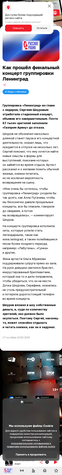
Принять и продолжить (31, 454)
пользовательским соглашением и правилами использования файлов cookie (31, 445)
